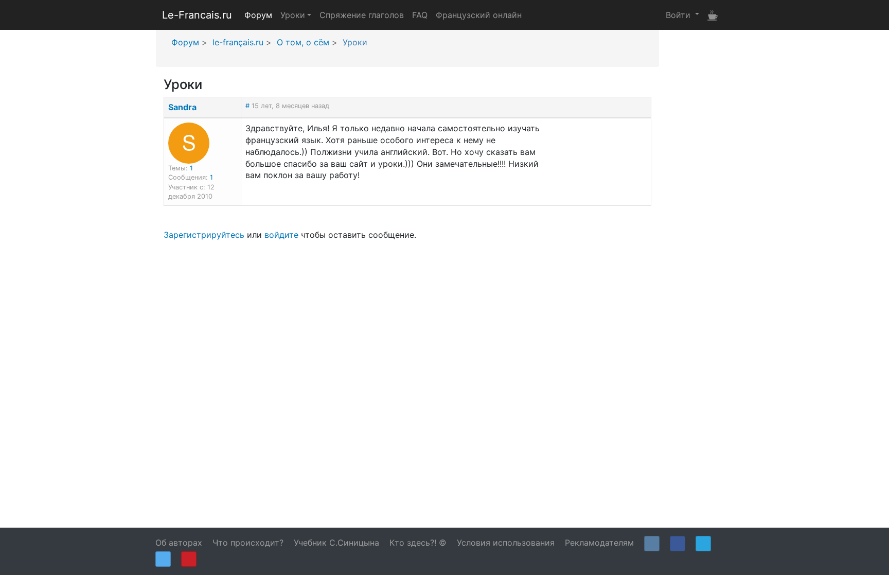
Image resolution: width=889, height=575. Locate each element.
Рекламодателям (599, 542)
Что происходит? (247, 542)
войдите (281, 235)
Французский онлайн (479, 15)
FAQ (420, 15)
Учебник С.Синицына (336, 542)
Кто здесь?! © (418, 542)
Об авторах (178, 542)
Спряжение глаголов (361, 15)
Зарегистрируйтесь (204, 235)
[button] (682, 14)
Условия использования (506, 542)
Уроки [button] (292, 15)
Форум (258, 15)
